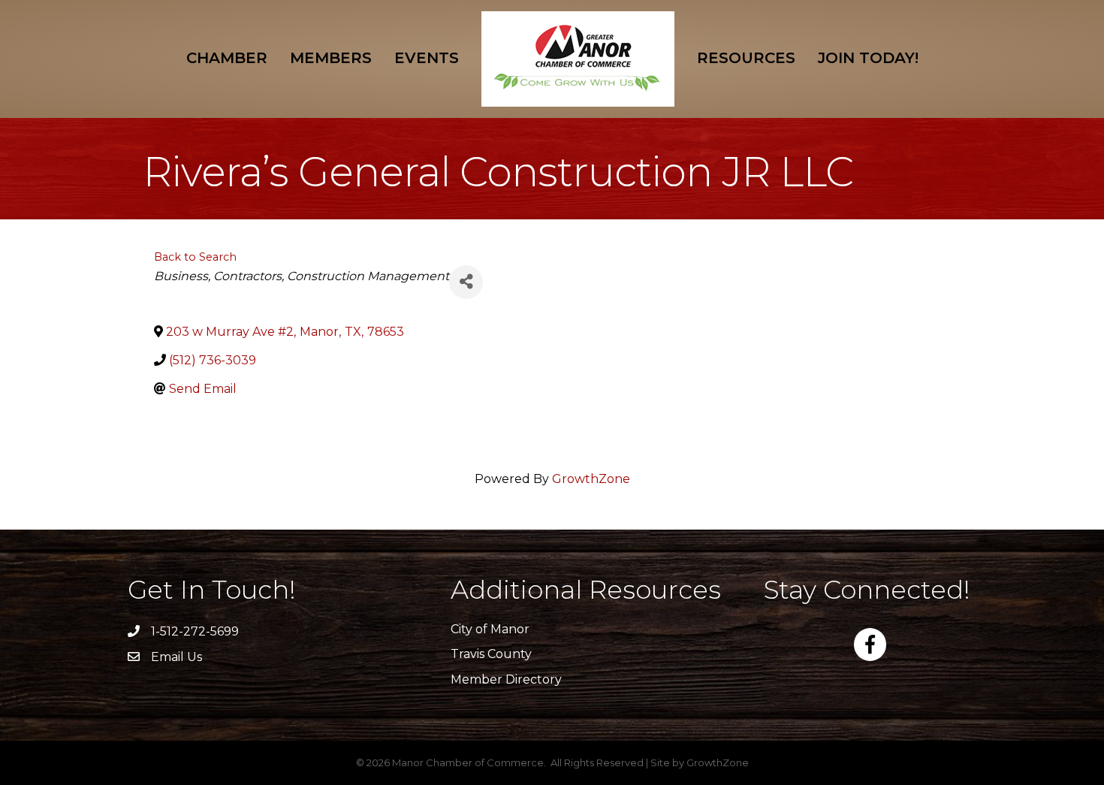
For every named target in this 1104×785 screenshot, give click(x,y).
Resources (746, 58)
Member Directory (506, 679)
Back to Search (195, 257)
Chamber (226, 58)
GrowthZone (591, 479)
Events (426, 58)
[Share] (466, 282)
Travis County (491, 654)
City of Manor (490, 629)
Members (331, 58)
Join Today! (868, 58)
